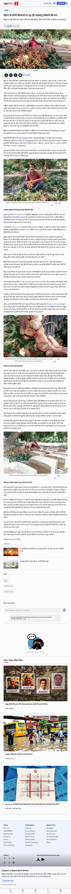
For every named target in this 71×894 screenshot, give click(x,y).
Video (23, 891)
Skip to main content (12, 12)
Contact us (7, 836)
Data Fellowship (52, 839)
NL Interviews (51, 834)
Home (10, 891)
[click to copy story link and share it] (20, 75)
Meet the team (8, 834)
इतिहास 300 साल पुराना (53, 304)
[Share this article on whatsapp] (15, 75)
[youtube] (13, 858)
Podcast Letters (30, 839)
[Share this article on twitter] (11, 75)
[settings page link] (54, 3)
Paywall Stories (29, 836)
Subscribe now (8, 880)
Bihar (6, 581)
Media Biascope (52, 831)
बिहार (23, 140)
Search (48, 892)
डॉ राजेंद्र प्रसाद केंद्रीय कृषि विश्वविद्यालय (31, 281)
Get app (48, 3)
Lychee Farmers (9, 591)
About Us (6, 828)
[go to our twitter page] (9, 858)
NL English (50, 828)
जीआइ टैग (18, 155)
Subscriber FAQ (30, 834)
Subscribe (61, 3)
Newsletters (29, 845)
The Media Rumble (52, 836)
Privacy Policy (8, 842)
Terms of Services (9, 845)
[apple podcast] (13, 863)
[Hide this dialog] (68, 869)
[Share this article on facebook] (6, 75)
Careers (6, 839)
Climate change (9, 586)
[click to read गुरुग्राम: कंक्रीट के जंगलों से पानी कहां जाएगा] (35, 733)
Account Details (30, 831)
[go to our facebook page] (5, 858)
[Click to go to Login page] (66, 3)
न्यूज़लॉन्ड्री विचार (8, 831)
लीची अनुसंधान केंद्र (19, 214)
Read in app (25, 75)
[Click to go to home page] (11, 4)
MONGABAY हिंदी (13, 539)
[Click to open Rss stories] (9, 863)
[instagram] (5, 863)
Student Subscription (32, 842)
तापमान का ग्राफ (16, 227)
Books (48, 842)
